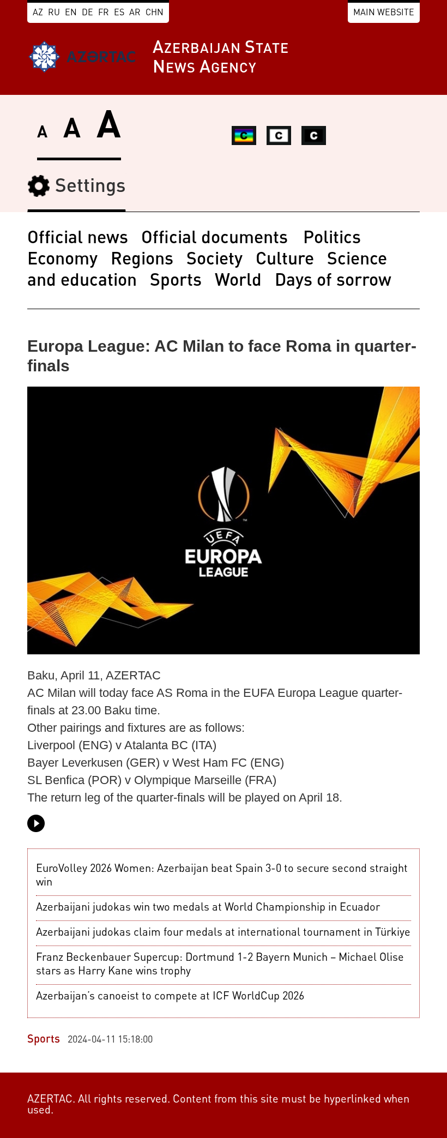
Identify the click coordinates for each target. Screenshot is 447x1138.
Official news (77, 239)
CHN (155, 13)
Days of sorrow (333, 281)
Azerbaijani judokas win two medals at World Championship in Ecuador (208, 907)
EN (71, 13)
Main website (383, 13)
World (238, 281)
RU (54, 13)
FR (103, 13)
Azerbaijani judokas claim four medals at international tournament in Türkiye (223, 933)
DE (87, 13)
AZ (38, 13)
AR (135, 13)
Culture (285, 260)
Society (214, 260)
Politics (332, 239)
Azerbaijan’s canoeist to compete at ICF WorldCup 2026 (170, 996)
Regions (142, 260)
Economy (62, 260)
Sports (176, 281)
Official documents (216, 239)
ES (119, 13)
